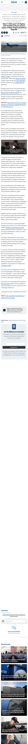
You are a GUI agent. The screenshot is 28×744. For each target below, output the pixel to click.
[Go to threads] (2, 33)
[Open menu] (1, 2)
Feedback (25, 637)
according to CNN (6, 265)
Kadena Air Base (5, 76)
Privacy (21, 637)
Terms (18, 637)
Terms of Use (22, 353)
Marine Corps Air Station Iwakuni (10, 92)
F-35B (18, 90)
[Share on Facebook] (14, 33)
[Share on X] (16, 33)
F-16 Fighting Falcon (18, 82)
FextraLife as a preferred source (14, 311)
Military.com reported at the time (15, 227)
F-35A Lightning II (20, 80)
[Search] (23, 2)
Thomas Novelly (7, 35)
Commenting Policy (14, 616)
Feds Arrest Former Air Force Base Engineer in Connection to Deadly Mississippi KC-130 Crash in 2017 (13, 104)
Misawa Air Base (20, 78)
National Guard (5, 283)
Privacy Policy (8, 355)
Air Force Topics (14, 12)
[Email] (18, 33)
